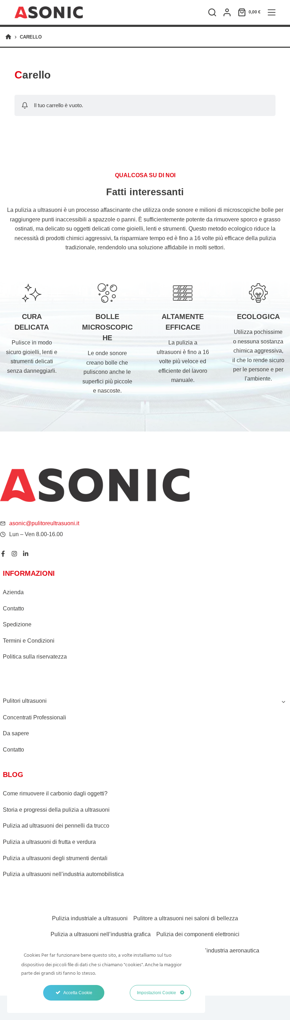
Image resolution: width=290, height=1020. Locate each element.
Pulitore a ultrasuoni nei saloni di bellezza (185, 918)
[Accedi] (227, 12)
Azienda (13, 592)
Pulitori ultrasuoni (25, 701)
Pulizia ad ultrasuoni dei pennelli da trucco (56, 826)
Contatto (13, 608)
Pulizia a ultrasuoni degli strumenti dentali (55, 858)
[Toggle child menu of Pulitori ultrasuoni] (283, 701)
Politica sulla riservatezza (35, 657)
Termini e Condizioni (28, 641)
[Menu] (272, 12)
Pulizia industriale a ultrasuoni (90, 918)
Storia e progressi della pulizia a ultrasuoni (56, 810)
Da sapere (16, 733)
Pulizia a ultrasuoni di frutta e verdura (49, 842)
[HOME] (8, 37)
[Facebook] (3, 554)
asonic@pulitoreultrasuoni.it (44, 523)
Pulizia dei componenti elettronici (197, 934)
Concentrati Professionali (34, 717)
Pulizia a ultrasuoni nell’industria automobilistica (63, 874)
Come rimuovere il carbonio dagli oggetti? (55, 793)
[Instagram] (14, 554)
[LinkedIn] (26, 554)
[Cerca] (212, 12)
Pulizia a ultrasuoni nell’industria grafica (101, 934)
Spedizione (17, 624)
